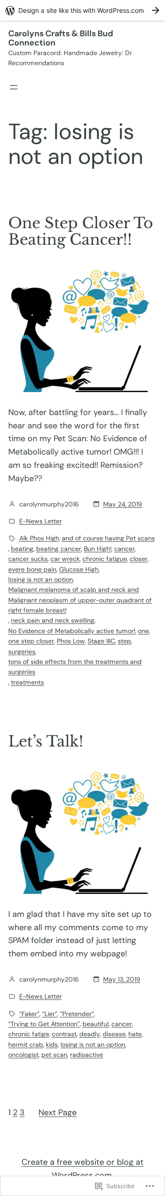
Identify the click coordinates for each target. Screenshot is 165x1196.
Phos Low (71, 641)
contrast (64, 1034)
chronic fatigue (104, 559)
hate (135, 1034)
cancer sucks (28, 559)
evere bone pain (32, 569)
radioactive (86, 1054)
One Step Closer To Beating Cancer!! (80, 231)
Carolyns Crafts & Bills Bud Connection (60, 38)
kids (52, 1044)
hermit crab (25, 1044)
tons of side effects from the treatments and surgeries (75, 666)
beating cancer (58, 549)
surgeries (21, 651)
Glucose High (79, 569)
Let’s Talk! (45, 741)
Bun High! (97, 549)
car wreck (65, 559)
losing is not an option (40, 579)
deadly (89, 1034)
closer (139, 559)
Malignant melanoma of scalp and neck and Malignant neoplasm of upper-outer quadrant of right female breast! (80, 599)
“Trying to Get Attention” (44, 1024)
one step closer (31, 641)
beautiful (95, 1024)
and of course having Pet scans (108, 538)
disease (114, 1034)
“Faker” (29, 1014)
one (143, 631)
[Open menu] (13, 87)
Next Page (57, 1112)
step (124, 641)
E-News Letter (40, 521)
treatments (27, 682)
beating (22, 549)
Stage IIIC (101, 641)
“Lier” (49, 1014)
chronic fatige (28, 1034)
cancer (124, 549)
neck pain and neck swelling (52, 620)
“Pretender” (77, 1014)
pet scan (54, 1054)
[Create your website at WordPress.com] (82, 10)
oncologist (23, 1054)
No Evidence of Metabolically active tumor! (71, 631)
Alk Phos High (39, 538)
